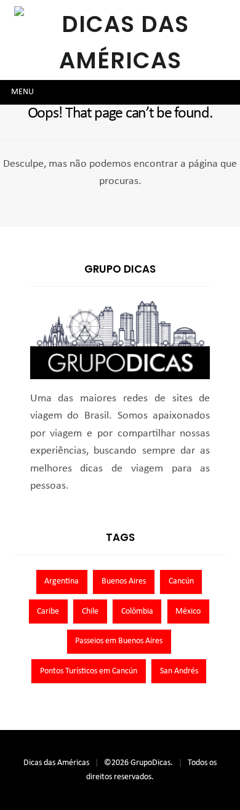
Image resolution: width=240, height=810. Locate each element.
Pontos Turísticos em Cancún (88, 671)
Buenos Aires (124, 581)
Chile (90, 612)
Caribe (48, 612)
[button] (22, 92)
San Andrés (179, 671)
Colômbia (137, 612)
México (188, 612)
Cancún (181, 581)
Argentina (61, 581)
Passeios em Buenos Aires (118, 641)
